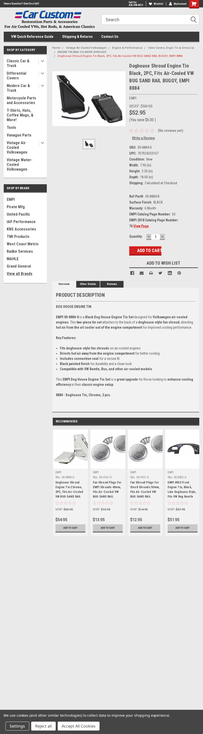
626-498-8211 (136, 5)
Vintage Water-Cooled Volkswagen (19, 165)
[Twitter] (160, 273)
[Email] (142, 273)
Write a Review (143, 138)
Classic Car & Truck (18, 63)
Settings (17, 726)
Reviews (112, 284)
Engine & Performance (127, 47)
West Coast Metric (23, 244)
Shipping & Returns (77, 36)
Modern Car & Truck (18, 88)
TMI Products (18, 236)
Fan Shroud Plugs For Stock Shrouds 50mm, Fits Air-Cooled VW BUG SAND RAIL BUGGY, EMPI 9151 (145, 490)
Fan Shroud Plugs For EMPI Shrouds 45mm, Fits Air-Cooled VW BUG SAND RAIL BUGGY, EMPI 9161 (107, 490)
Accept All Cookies (79, 726)
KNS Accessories (21, 229)
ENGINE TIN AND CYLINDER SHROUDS (82, 52)
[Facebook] (132, 273)
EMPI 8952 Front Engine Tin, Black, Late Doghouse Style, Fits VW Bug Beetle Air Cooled (182, 490)
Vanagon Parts (19, 135)
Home (56, 47)
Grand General (19, 266)
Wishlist (158, 3)
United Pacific (18, 214)
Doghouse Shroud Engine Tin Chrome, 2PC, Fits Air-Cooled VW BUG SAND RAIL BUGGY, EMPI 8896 (69, 490)
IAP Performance (21, 221)
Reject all (43, 726)
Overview (64, 284)
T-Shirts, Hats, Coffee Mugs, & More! (20, 115)
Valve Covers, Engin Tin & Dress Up (171, 47)
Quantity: (136, 236)
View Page (141, 226)
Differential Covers (16, 75)
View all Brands (19, 273)
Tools (11, 127)
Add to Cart (70, 528)
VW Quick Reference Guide (32, 36)
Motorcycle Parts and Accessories (21, 100)
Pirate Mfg (16, 207)
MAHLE (13, 258)
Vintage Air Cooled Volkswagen (17, 147)
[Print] (151, 273)
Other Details (88, 284)
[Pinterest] (179, 273)
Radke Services (20, 251)
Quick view (108, 464)
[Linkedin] (170, 273)
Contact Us (109, 36)
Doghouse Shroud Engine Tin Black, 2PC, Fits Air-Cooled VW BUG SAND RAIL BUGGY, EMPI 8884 (120, 56)
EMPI (11, 199)
